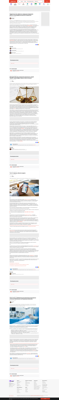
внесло (16, 325)
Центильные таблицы (36, 386)
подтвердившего (31, 255)
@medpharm (34, 269)
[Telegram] (35, 44)
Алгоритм (18, 388)
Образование (18, 382)
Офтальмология (44, 383)
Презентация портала (45, 387)
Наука (17, 383)
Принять (45, 398)
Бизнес (25, 1)
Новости (22, 1)
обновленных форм (12, 230)
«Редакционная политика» (11, 385)
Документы (36, 1)
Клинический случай (19, 389)
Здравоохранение (15, 12)
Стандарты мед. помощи (37, 387)
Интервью (26, 389)
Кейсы (43, 388)
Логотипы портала (44, 389)
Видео (26, 387)
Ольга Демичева (20, 221)
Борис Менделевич (30, 25)
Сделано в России (27, 383)
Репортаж (26, 388)
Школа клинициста (19, 387)
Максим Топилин (12, 40)
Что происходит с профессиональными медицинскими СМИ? (18, 265)
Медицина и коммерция (28, 380)
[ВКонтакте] (37, 44)
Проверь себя (18, 392)
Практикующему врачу (30, 1)
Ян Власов (22, 128)
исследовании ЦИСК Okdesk (32, 226)
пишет (15, 108)
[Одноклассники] (38, 44)
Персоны (11, 46)
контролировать (28, 353)
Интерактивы (44, 382)
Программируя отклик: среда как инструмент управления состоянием (19, 264)
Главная (10, 12)
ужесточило (34, 350)
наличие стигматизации (27, 199)
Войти (47, 1)
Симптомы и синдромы (36, 388)
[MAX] (36, 44)
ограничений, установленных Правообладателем (36, 395)
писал (25, 346)
